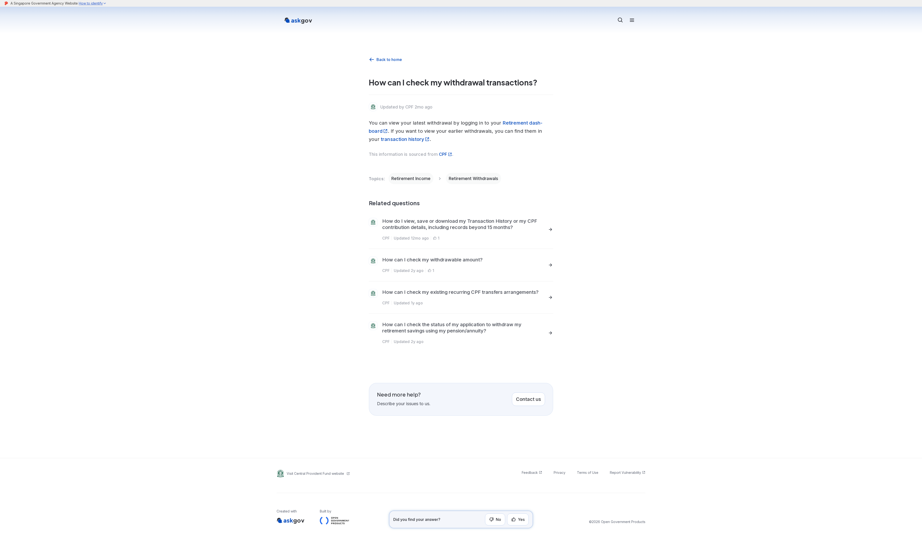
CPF (443, 154)
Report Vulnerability (625, 472)
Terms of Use (587, 472)
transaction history (402, 139)
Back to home (389, 59)
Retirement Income (411, 178)
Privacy (559, 472)
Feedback (530, 472)
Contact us (528, 399)
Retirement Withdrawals (473, 178)
